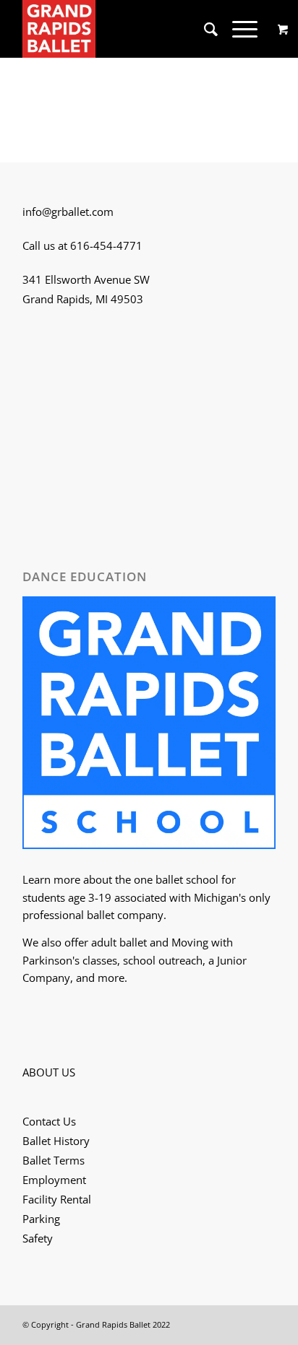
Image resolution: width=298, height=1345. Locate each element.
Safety (37, 1238)
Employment (54, 1179)
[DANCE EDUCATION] (149, 725)
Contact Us (49, 1121)
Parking (41, 1218)
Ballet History (56, 1140)
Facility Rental (56, 1199)
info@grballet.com (68, 211)
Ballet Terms (53, 1160)
